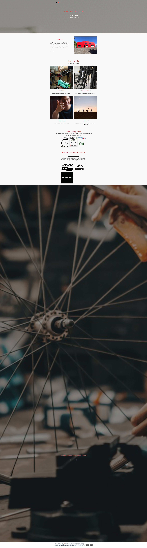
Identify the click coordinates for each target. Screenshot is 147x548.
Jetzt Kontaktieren (53, 51)
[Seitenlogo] (58, 2)
